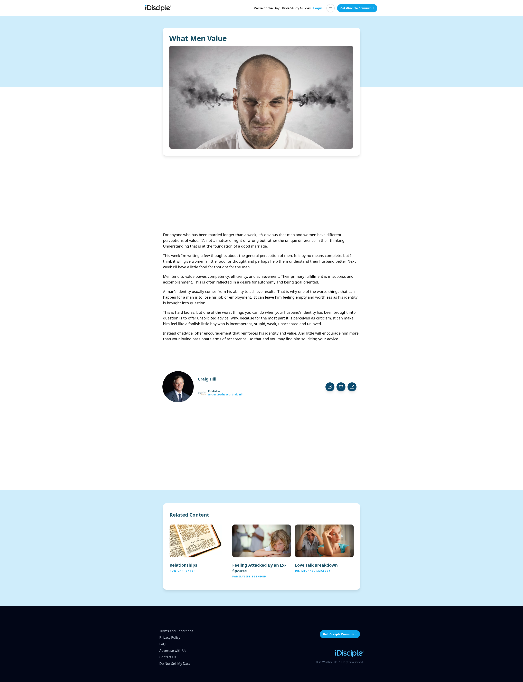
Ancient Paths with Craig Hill (225, 394)
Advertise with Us (172, 650)
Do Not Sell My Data (174, 663)
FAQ (162, 644)
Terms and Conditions (176, 631)
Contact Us (167, 657)
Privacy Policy (169, 637)
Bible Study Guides (296, 8)
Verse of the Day (266, 8)
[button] (330, 8)
